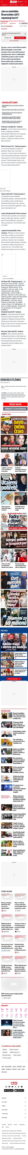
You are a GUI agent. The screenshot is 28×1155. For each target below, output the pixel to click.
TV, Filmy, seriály (6, 1058)
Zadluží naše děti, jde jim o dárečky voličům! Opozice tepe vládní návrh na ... (20, 655)
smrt (3, 1066)
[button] (9, 1090)
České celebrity (17, 1055)
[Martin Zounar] (3, 23)
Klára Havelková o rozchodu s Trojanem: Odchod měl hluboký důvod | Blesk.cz (19, 760)
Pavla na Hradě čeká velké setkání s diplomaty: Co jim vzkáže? (20, 671)
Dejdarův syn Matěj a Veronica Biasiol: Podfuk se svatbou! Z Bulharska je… (18, 751)
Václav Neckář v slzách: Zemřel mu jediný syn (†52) (19, 733)
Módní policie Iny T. (15, 1052)
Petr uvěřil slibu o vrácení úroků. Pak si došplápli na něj (19, 741)
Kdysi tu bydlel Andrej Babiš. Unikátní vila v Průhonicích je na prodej (19, 852)
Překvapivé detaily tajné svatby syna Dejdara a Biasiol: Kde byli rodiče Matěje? (19, 724)
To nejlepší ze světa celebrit (11, 1046)
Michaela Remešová (11, 26)
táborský (14, 1069)
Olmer (23, 1069)
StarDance (4, 1052)
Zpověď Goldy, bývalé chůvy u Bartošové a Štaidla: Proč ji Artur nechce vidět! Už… (18, 834)
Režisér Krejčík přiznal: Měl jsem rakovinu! (13, 109)
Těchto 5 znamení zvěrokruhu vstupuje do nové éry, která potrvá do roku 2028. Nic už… (19, 1023)
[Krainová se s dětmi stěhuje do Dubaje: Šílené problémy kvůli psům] (6, 807)
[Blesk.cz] (13, 1)
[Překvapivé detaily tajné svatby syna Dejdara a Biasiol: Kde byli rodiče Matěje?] (6, 725)
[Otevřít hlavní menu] (1, 1)
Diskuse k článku (10, 380)
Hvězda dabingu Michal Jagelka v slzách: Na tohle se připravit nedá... (19, 816)
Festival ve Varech (14, 1049)
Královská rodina (6, 1055)
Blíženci (11, 1011)
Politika (3, 658)
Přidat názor (15, 404)
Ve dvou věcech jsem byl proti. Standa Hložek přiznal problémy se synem (18, 769)
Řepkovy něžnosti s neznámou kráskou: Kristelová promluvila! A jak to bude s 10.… (19, 798)
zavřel (19, 1069)
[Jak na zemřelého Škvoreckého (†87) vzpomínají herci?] (14, 21)
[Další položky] (26, 5)
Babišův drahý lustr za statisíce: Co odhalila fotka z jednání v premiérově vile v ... (20, 664)
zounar (14, 1066)
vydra (23, 1066)
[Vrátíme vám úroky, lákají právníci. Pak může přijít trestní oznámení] (6, 778)
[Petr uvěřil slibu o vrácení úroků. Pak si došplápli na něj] (6, 742)
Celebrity (4, 1049)
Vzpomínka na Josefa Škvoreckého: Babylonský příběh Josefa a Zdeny (11, 117)
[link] (6, 1087)
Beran (2, 1011)
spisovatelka (8, 1066)
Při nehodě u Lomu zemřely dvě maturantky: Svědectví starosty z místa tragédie (19, 788)
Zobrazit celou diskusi (15, 408)
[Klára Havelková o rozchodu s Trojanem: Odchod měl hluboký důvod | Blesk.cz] (6, 760)
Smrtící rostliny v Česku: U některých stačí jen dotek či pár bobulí (18, 843)
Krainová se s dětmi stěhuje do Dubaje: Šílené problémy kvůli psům (19, 807)
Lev (21, 1011)
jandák (3, 1069)
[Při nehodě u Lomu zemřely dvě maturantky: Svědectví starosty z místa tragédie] (6, 787)
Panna (25, 1011)
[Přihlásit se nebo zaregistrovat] (25, 1)
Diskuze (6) (4, 28)
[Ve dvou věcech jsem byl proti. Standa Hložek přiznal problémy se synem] (6, 769)
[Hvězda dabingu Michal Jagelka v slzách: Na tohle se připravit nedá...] (6, 816)
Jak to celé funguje (14, 40)
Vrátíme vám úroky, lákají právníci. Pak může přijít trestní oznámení (18, 778)
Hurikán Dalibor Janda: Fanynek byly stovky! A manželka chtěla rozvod (12, 122)
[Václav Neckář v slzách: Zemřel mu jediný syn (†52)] (6, 734)
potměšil (19, 1066)
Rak (16, 1011)
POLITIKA (4, 631)
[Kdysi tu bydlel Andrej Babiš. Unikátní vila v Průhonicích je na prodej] (6, 852)
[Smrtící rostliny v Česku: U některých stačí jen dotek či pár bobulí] (6, 843)
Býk (7, 1011)
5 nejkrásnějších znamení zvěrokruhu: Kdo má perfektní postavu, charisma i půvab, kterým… (19, 1033)
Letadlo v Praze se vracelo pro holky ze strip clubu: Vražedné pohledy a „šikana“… (19, 825)
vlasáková (8, 1069)
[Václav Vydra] (13, 23)
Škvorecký (4, 1072)
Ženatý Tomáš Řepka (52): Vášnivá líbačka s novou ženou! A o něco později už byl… (19, 715)
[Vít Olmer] (9, 264)
